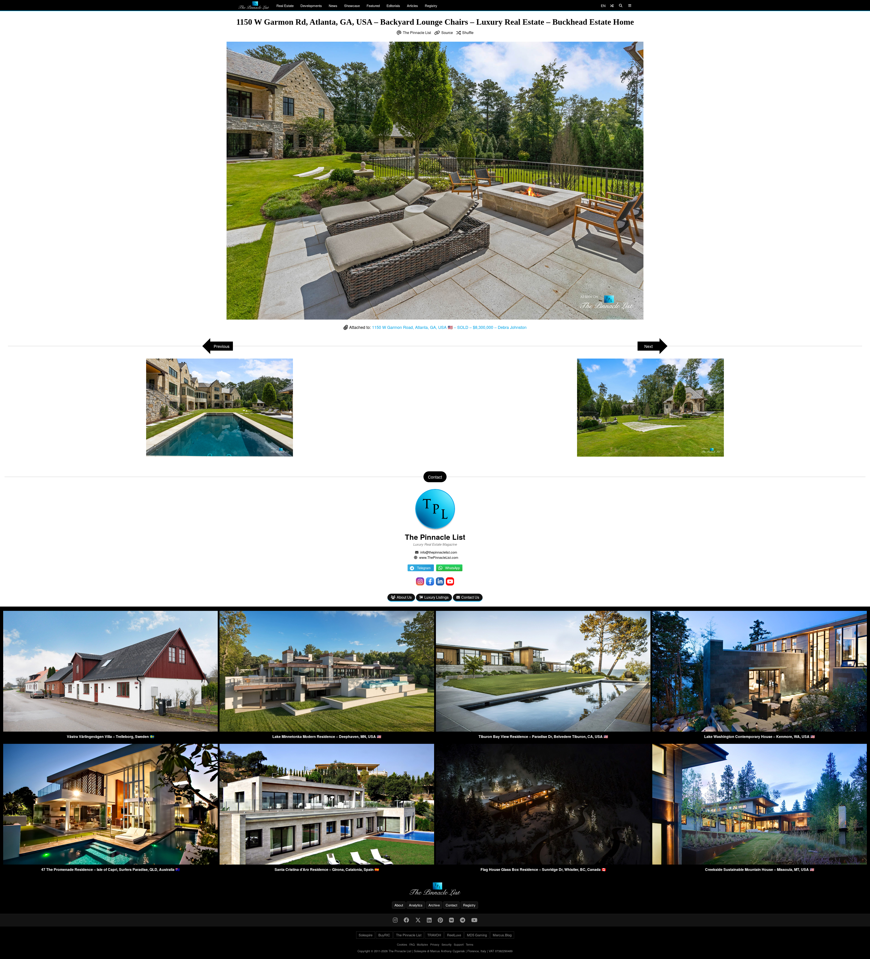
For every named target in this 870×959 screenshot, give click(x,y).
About (398, 905)
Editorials (393, 5)
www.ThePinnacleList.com (438, 557)
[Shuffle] (612, 5)
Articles (412, 5)
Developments (311, 5)
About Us (404, 597)
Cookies (402, 944)
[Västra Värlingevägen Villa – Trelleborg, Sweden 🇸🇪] (110, 730)
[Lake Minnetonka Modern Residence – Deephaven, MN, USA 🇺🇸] (327, 730)
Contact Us (470, 597)
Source (447, 32)
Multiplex (422, 944)
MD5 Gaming (477, 934)
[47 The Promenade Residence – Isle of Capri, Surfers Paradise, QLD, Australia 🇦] (110, 863)
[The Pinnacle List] (435, 889)
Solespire (365, 934)
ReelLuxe (454, 934)
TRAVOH (434, 934)
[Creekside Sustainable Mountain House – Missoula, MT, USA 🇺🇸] (759, 863)
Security (447, 944)
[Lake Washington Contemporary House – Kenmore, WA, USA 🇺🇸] (759, 730)
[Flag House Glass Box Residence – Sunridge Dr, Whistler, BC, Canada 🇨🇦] (543, 863)
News (333, 5)
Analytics (416, 905)
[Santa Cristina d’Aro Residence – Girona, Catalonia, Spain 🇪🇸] (327, 863)
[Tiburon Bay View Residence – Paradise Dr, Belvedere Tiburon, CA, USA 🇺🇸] (543, 730)
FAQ (412, 944)
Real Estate (285, 5)
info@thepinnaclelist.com (438, 552)
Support (459, 944)
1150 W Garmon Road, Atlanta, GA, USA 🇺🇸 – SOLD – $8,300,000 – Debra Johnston (449, 327)
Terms (469, 944)
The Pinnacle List (417, 32)
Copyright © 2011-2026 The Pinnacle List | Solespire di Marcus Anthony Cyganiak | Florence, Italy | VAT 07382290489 (435, 951)
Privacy (434, 944)
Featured (373, 5)
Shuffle (468, 32)
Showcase (352, 5)
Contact (451, 905)
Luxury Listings (436, 597)
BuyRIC (384, 934)
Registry (431, 5)
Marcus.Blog (502, 934)
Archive (434, 905)
